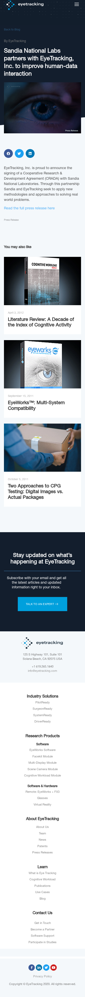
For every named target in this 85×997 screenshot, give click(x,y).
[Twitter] (46, 967)
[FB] (31, 967)
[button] (8, 153)
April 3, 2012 (16, 313)
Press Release (11, 220)
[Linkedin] (39, 967)
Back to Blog (12, 29)
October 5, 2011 (18, 479)
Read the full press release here (29, 208)
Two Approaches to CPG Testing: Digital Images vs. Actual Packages (35, 492)
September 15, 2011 (21, 396)
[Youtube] (53, 967)
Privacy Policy (42, 976)
